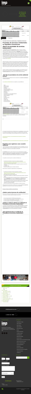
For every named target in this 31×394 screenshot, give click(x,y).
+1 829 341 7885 (10, 314)
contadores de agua (19, 333)
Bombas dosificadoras (20, 331)
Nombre (3, 357)
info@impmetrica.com (11, 309)
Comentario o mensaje (5, 365)
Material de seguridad (20, 336)
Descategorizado (19, 334)
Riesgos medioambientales (21, 342)
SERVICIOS (9, 58)
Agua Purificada (19, 323)
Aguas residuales (19, 326)
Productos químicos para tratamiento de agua (23, 339)
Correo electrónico (5, 361)
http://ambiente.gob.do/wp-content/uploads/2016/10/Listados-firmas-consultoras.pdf (15, 140)
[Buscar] (28, 357)
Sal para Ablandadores (20, 344)
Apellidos (7, 360)
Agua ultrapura (19, 325)
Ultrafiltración (19, 352)
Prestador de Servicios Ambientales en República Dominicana (14, 40)
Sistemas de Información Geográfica (22, 349)
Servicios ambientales (20, 347)
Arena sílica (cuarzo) (20, 328)
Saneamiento (19, 346)
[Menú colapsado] (28, 3)
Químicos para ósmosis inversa (21, 341)
